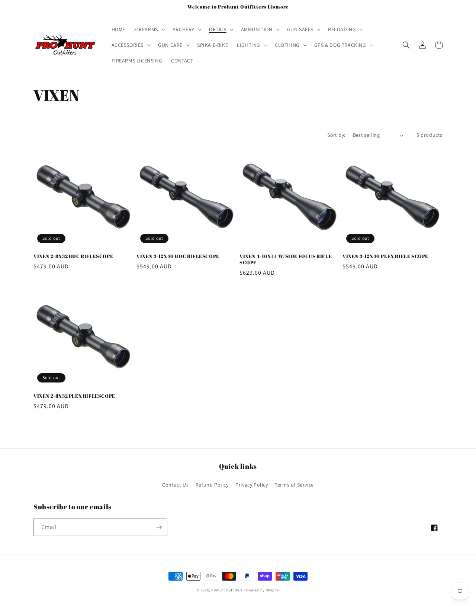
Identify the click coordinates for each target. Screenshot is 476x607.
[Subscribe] (159, 527)
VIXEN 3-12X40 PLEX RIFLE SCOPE (385, 256)
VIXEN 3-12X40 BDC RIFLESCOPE (177, 256)
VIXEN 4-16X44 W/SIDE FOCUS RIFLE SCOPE (285, 259)
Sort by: (336, 135)
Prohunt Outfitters (227, 590)
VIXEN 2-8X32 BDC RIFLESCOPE (73, 256)
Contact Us (175, 484)
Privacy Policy (251, 484)
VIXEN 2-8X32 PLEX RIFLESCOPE (74, 396)
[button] (149, 29)
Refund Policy (212, 484)
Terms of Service (294, 484)
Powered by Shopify (261, 590)
